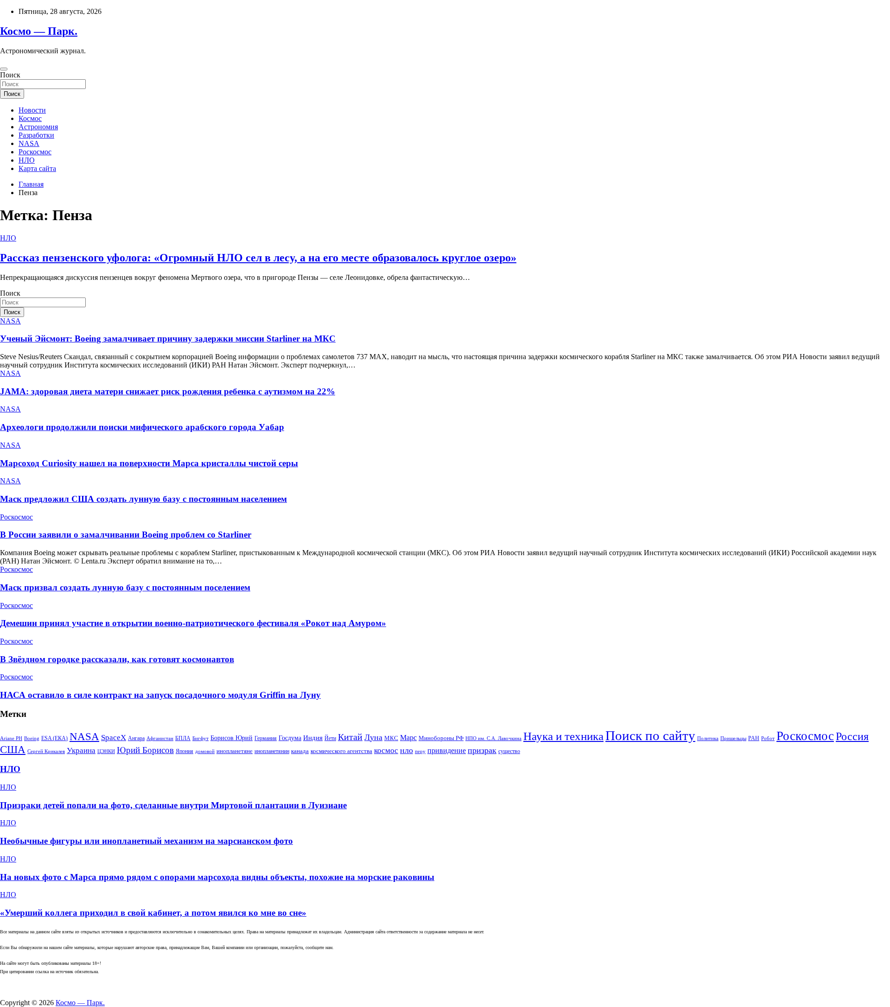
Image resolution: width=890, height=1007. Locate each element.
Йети (330, 738)
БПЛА (183, 738)
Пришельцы (733, 738)
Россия (852, 736)
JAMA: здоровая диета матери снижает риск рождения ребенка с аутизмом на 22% (167, 391)
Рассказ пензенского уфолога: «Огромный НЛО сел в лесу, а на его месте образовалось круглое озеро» (258, 258)
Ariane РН (11, 738)
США (12, 749)
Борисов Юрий (231, 737)
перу (420, 751)
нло (406, 750)
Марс (408, 737)
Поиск (10, 75)
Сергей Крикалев (46, 751)
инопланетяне (234, 751)
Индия (313, 737)
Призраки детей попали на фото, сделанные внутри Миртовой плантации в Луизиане (173, 805)
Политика (707, 738)
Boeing (31, 738)
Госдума (290, 737)
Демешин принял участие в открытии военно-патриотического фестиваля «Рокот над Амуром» (193, 623)
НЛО (27, 160)
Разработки (36, 135)
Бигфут (200, 738)
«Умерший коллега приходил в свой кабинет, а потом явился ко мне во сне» (153, 913)
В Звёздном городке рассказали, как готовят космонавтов (117, 659)
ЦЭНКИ (106, 751)
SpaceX (113, 737)
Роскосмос (35, 152)
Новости (32, 110)
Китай (350, 737)
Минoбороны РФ (441, 738)
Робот (768, 738)
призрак (482, 750)
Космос (30, 118)
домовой (205, 751)
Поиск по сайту (650, 735)
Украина (81, 750)
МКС (391, 738)
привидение (446, 750)
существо (509, 751)
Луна (373, 737)
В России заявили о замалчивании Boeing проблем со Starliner (125, 534)
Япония (184, 751)
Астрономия (38, 127)
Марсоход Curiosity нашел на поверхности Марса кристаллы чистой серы (149, 463)
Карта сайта (37, 168)
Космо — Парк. (38, 31)
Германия (265, 738)
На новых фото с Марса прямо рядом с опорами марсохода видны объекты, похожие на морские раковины (217, 877)
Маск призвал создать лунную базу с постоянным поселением (125, 587)
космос (386, 750)
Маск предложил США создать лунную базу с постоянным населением (143, 499)
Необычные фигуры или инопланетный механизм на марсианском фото (146, 841)
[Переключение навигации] (3, 69)
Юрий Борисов (145, 750)
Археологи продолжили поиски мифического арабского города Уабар (142, 427)
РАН (753, 738)
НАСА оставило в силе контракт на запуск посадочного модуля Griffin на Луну (160, 695)
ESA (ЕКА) (54, 738)
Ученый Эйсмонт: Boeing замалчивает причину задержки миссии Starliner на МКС (168, 338)
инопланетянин (271, 751)
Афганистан (159, 738)
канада (300, 751)
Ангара (136, 738)
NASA (29, 143)
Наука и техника (563, 736)
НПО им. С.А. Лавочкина (493, 738)
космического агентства (341, 750)
